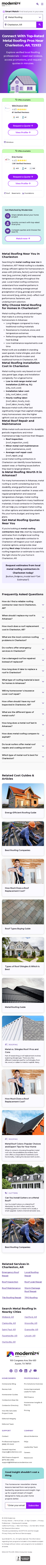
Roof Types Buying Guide (18, 929)
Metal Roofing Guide (15, 1007)
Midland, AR (8, 1317)
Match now (22, 238)
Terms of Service (21, 1533)
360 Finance (29, 1397)
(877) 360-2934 (8, 1460)
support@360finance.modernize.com (17, 1462)
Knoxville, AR (31, 1323)
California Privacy (8, 1526)
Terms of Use (18, 1521)
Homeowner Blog (9, 1384)
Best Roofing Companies (17, 850)
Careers (27, 1452)
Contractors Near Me (10, 1400)
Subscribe (33, 1505)
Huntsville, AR (9, 1342)
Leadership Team (31, 1447)
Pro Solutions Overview (33, 1384)
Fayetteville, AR (9, 1336)
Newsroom (28, 1458)
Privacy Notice (7, 1521)
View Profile (22, 132)
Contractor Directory (10, 1405)
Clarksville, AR (9, 1323)
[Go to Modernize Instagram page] (15, 1371)
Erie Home (17, 157)
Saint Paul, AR (9, 1329)
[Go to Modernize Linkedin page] (25, 1371)
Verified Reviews (20, 112)
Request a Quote (22, 126)
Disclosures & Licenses (19, 1523)
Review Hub (7, 1389)
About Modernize (31, 1436)
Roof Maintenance (11, 1288)
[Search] (37, 4)
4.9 (17, 117)
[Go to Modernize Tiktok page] (30, 1371)
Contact (5, 1436)
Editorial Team (8, 1424)
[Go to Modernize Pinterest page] (11, 1371)
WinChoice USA (20, 106)
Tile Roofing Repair (11, 1297)
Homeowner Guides (10, 1395)
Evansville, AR (31, 1329)
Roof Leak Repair (33, 1282)
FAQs (26, 1442)
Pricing (27, 1410)
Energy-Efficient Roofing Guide (20, 812)
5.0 (34, 168)
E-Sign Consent (31, 1521)
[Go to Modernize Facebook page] (20, 1371)
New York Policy (22, 1526)
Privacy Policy (7, 1533)
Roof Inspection (10, 1282)
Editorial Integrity (9, 1419)
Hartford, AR (31, 1317)
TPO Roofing (31, 1297)
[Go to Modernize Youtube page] (35, 1371)
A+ (25, 117)
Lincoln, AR (30, 1336)
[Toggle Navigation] (42, 4)
